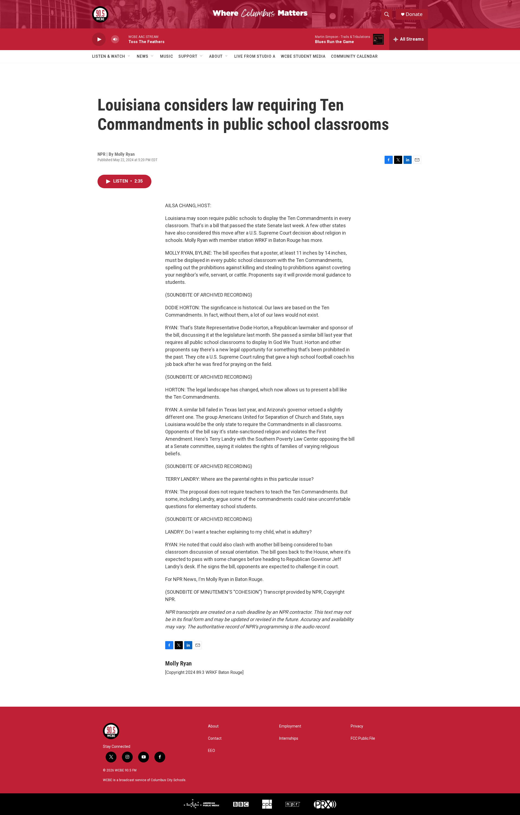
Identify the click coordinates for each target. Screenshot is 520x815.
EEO (211, 751)
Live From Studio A (254, 56)
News (142, 56)
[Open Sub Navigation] (129, 56)
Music (166, 56)
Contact (215, 738)
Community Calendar (354, 56)
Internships (288, 738)
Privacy (357, 726)
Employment (290, 726)
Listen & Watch (108, 56)
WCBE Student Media (303, 56)
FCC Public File (363, 738)
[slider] (124, 39)
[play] (99, 39)
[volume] (115, 39)
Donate (414, 14)
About (216, 56)
